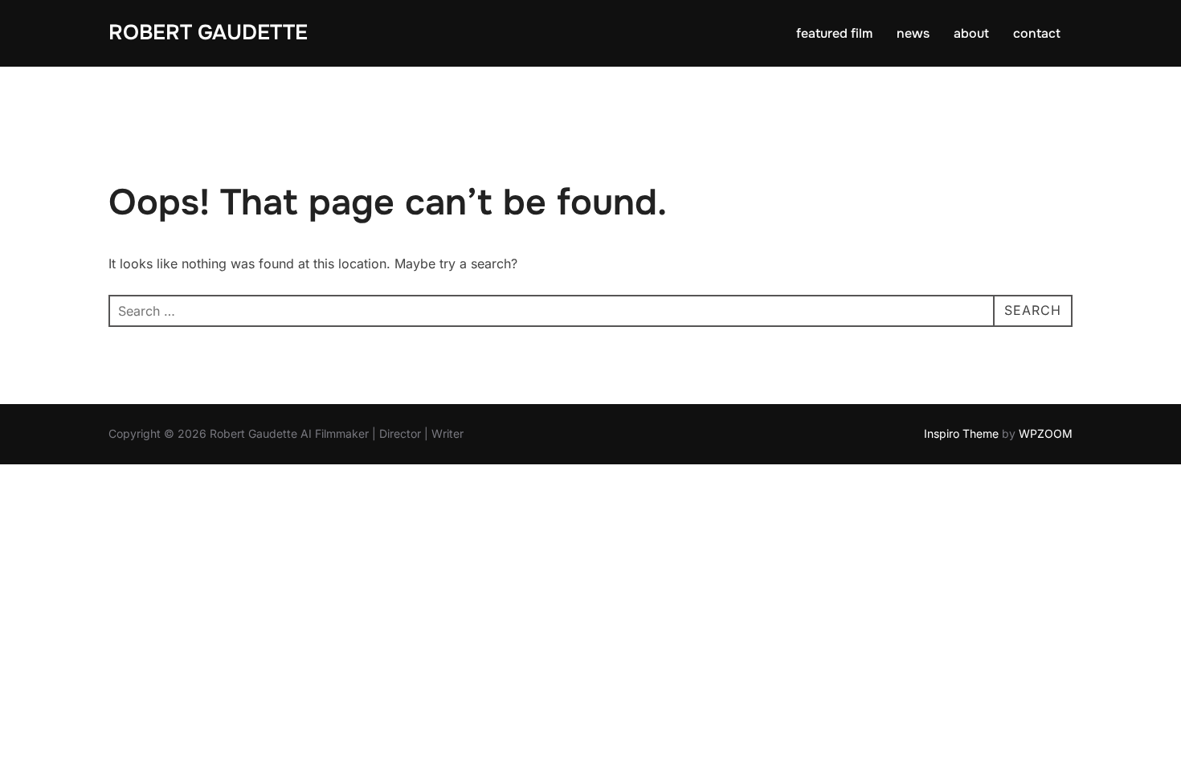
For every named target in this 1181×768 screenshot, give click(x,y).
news (913, 33)
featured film (834, 33)
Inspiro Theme (961, 433)
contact (1036, 33)
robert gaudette (208, 32)
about (971, 33)
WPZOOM (1046, 433)
